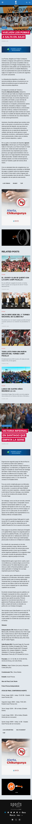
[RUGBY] (14, 812)
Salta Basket (21, 730)
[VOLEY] (11, 812)
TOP (21, 183)
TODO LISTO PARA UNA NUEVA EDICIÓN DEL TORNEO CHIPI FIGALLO (14, 354)
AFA (24, 812)
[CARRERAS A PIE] (19, 812)
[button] (2, 2)
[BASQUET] (8, 812)
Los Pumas (6, 183)
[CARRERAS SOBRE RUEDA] (17, 812)
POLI (18, 815)
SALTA (13, 815)
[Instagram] (19, 819)
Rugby (4, 27)
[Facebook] (12, 819)
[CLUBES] (5, 812)
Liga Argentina (6, 425)
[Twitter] (16, 819)
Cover (20, 809)
